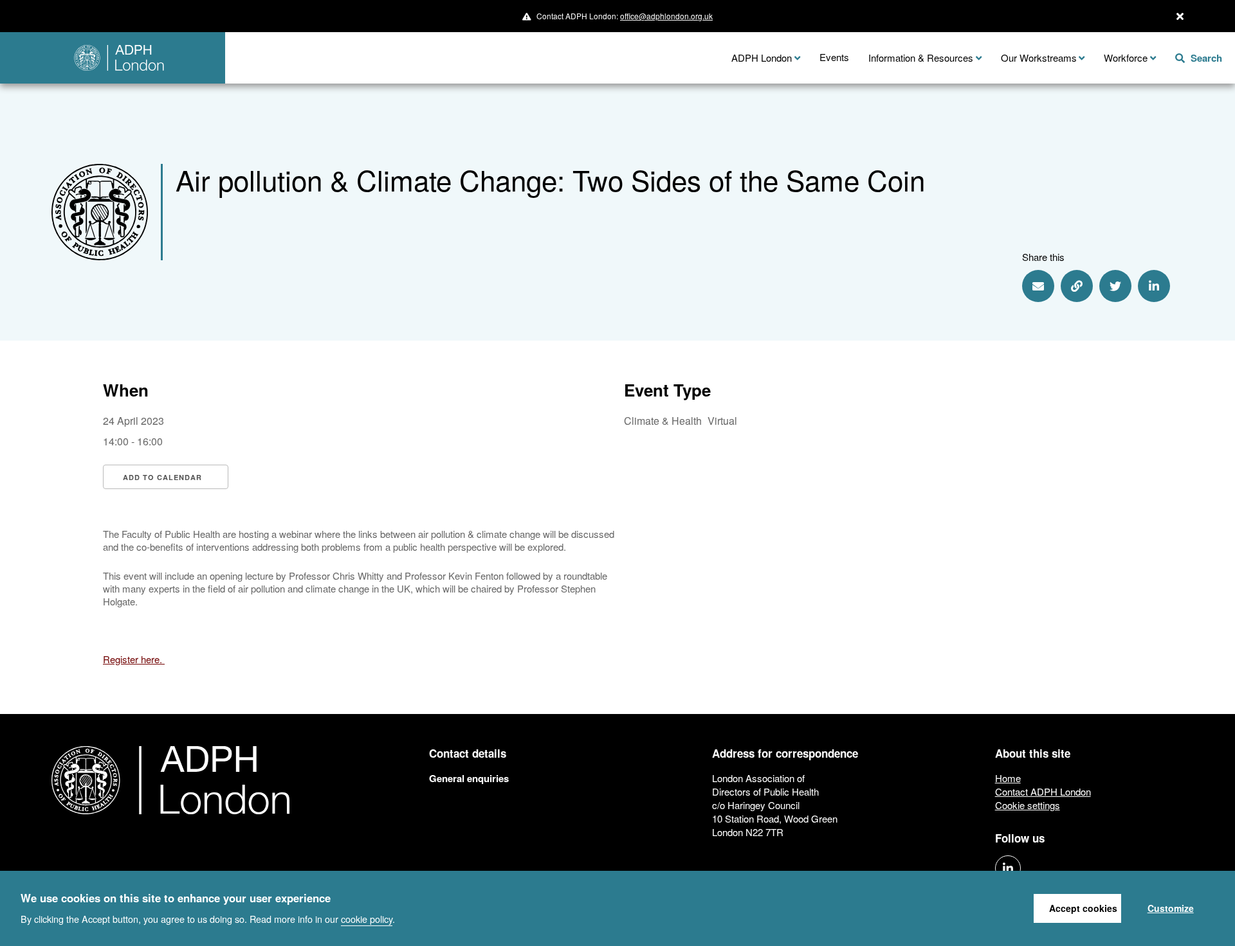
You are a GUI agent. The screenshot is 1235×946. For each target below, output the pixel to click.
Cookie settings (1027, 805)
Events (834, 57)
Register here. (134, 659)
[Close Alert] (1180, 16)
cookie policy (366, 918)
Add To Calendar (162, 477)
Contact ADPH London (1043, 791)
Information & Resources (920, 57)
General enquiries (469, 778)
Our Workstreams (1039, 57)
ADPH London (761, 57)
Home (1008, 778)
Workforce (1126, 57)
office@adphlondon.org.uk (666, 15)
